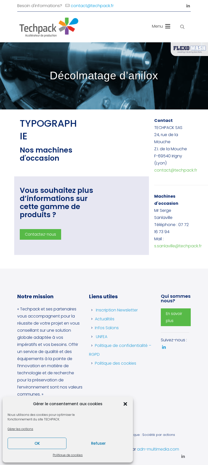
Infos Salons (107, 328)
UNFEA (101, 337)
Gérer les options (20, 429)
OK (37, 443)
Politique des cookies (115, 363)
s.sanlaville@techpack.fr (178, 246)
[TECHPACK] (47, 27)
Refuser (98, 443)
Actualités (104, 319)
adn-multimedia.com (158, 449)
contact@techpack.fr (92, 6)
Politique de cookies (68, 455)
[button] (125, 403)
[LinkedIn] (188, 5)
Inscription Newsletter (117, 310)
